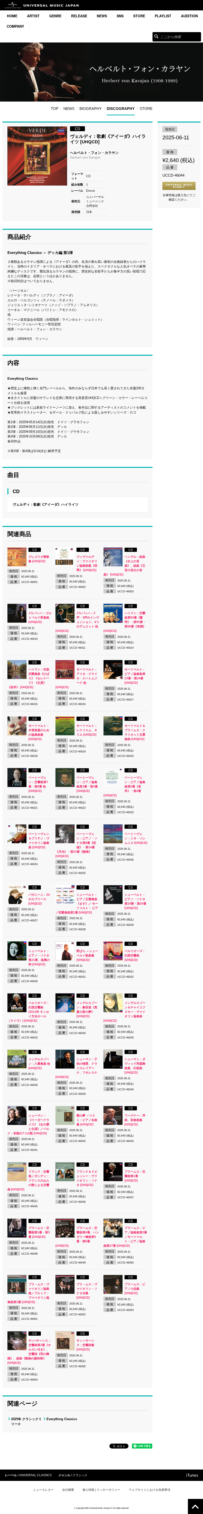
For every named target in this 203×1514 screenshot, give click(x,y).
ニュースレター (43, 1489)
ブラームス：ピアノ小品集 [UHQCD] (135, 1289)
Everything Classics (62, 1419)
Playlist (163, 15)
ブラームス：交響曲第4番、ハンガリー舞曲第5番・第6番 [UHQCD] (77, 1236)
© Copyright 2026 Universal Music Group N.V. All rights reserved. (101, 1508)
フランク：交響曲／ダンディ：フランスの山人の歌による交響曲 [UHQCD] (28, 1180)
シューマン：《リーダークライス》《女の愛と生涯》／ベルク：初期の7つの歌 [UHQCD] (28, 1124)
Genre (55, 15)
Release (79, 15)
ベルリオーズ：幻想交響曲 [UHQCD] (135, 955)
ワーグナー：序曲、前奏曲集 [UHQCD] (135, 1120)
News (102, 15)
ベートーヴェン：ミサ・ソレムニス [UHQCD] (136, 838)
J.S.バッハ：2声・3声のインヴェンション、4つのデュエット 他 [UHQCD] (77, 622)
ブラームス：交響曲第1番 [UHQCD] (135, 1176)
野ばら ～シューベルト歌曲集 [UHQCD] (87, 955)
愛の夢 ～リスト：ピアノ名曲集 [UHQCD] (86, 1120)
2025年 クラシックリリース (26, 1421)
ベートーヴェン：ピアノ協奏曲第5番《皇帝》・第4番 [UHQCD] (124, 786)
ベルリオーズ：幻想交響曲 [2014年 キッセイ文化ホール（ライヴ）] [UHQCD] (28, 1011)
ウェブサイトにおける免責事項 (149, 1489)
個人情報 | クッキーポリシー (101, 1489)
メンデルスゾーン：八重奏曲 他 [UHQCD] (39, 1064)
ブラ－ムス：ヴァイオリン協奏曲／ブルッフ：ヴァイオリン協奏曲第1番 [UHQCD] (28, 1293)
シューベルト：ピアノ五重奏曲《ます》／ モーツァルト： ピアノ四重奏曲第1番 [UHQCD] (76, 903)
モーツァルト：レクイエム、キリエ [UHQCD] (86, 730)
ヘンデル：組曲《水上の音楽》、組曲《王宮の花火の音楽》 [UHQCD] (124, 565)
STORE (139, 15)
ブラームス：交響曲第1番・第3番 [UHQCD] (39, 1232)
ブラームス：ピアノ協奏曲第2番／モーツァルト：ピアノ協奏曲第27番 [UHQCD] (125, 1236)
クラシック (80, 1475)
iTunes (192, 1475)
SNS (120, 15)
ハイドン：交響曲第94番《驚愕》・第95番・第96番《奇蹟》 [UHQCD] (124, 622)
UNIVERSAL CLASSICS (35, 1475)
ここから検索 (156, 36)
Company (15, 26)
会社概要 (68, 1489)
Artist (33, 15)
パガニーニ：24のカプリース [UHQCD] (39, 899)
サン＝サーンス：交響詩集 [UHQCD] (85, 1345)
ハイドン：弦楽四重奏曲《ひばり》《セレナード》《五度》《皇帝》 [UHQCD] (28, 678)
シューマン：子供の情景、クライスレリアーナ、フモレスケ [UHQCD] (76, 1068)
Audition (189, 15)
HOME (12, 15)
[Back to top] (195, 1506)
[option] (37, 156)
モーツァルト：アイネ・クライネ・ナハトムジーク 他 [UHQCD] (76, 678)
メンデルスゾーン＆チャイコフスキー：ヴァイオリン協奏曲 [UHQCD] (124, 1011)
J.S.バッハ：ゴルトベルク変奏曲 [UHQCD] (39, 617)
